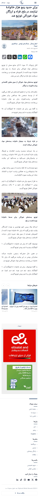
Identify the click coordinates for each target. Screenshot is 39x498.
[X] (32, 480)
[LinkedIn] (17, 480)
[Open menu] (35, 2)
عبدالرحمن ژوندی (24, 44)
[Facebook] (36, 480)
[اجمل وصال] (4, 46)
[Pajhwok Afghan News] (21, 3)
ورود (8, 2)
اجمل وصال (33, 44)
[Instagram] (25, 480)
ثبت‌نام (3, 2)
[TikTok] (21, 480)
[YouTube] (29, 480)
